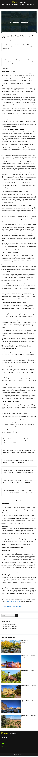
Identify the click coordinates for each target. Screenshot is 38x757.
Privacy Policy (4, 746)
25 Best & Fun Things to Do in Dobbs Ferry (12, 606)
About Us (32, 4)
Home (3, 4)
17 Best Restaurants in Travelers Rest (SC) (9, 628)
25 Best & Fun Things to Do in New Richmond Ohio (13, 608)
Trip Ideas (27, 4)
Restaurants (15, 4)
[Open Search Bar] (2, 6)
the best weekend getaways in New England (24, 603)
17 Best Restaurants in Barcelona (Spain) (9, 626)
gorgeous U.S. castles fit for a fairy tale (12, 601)
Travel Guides (8, 4)
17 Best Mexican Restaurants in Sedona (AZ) (9, 632)
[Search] (16, 615)
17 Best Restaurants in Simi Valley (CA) (8, 630)
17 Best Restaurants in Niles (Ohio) (8, 624)
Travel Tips (21, 4)
